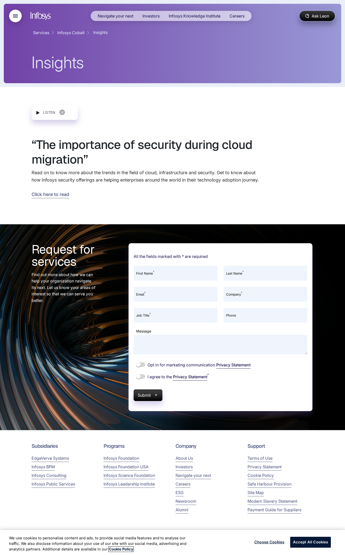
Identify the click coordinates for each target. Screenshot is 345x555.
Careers (237, 15)
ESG (180, 492)
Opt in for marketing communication (198, 364)
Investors (151, 15)
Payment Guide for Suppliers (274, 509)
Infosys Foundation (121, 458)
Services (41, 32)
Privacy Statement (233, 364)
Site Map (256, 492)
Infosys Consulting (49, 475)
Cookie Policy (261, 475)
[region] (172, 542)
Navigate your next (115, 15)
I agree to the (177, 376)
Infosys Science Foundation (129, 475)
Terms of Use (260, 458)
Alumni (182, 509)
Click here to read (50, 194)
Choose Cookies (269, 542)
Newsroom (186, 501)
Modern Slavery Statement (272, 501)
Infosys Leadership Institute (129, 483)
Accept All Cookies (310, 542)
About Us (184, 458)
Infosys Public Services (53, 483)
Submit (144, 395)
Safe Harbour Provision (269, 483)
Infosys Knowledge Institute (194, 15)
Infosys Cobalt (71, 32)
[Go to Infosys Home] (41, 16)
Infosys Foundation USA (126, 466)
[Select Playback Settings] (62, 112)
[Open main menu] (15, 16)
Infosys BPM (43, 466)
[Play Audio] (38, 112)
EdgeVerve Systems (50, 458)
